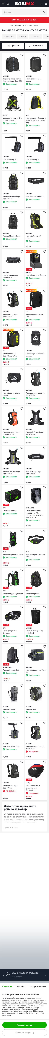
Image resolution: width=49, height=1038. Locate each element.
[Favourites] (41, 3)
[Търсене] (44, 12)
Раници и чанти (32, 26)
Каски (23, 36)
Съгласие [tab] (7, 986)
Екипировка (19, 26)
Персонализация (23, 1032)
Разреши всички (24, 1025)
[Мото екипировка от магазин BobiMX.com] (12, 26)
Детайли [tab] (21, 986)
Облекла (10, 36)
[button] (45, 974)
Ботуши (37, 36)
